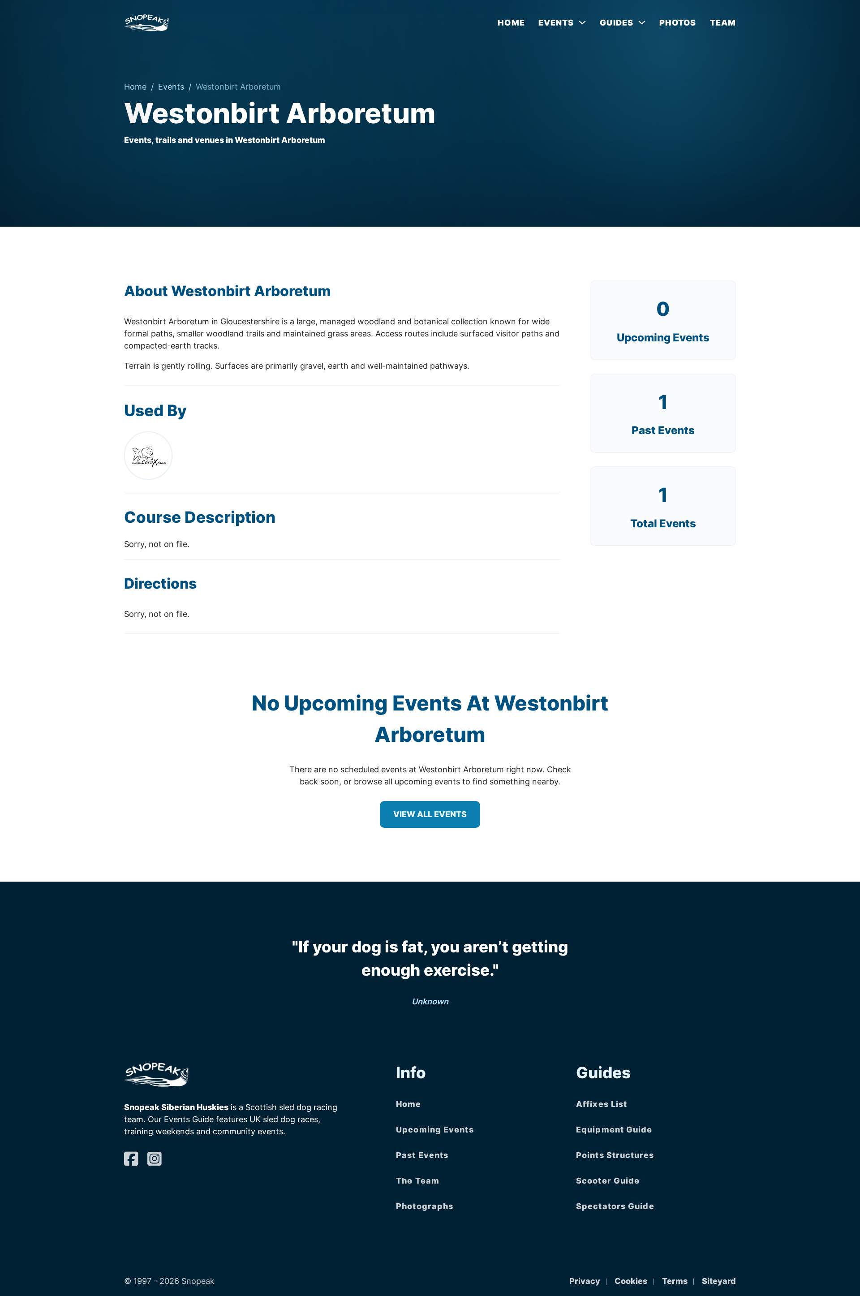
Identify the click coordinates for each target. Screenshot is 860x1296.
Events (171, 86)
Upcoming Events (663, 337)
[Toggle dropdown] (582, 22)
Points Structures (615, 1155)
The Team (417, 1180)
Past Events (422, 1155)
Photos (678, 22)
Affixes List (601, 1104)
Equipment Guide (614, 1129)
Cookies (631, 1281)
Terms (675, 1281)
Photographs (424, 1206)
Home (511, 22)
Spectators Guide (615, 1206)
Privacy (584, 1281)
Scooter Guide (608, 1180)
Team (723, 22)
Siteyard (719, 1281)
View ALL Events (430, 814)
